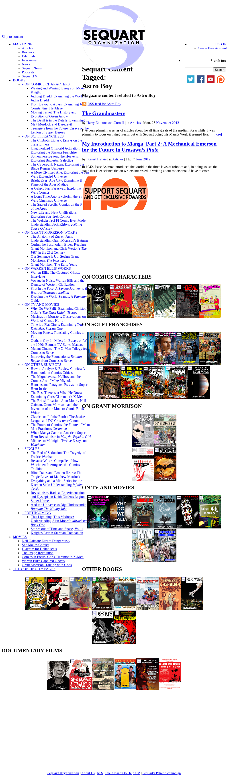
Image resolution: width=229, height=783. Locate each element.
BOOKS (19, 80)
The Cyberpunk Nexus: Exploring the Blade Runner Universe (57, 166)
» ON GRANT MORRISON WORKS (50, 232)
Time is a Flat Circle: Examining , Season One (57, 326)
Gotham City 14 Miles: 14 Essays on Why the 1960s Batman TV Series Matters (60, 342)
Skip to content (12, 36)
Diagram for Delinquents (39, 549)
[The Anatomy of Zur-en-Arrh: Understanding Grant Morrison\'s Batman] (165, 480)
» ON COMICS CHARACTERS (46, 84)
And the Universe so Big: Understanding (59, 507)
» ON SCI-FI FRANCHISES (43, 136)
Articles (27, 48)
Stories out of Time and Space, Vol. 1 (57, 529)
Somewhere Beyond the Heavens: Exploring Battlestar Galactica (55, 158)
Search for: (218, 61)
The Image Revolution (37, 553)
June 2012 (143, 159)
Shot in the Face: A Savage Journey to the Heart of (60, 290)
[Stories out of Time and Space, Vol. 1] (98, 527)
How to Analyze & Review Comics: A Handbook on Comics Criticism (58, 370)
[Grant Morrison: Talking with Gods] (170, 688)
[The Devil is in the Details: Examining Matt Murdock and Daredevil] (187, 316)
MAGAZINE (22, 44)
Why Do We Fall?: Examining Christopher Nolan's (61, 310)
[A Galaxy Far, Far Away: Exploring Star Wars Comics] (210, 364)
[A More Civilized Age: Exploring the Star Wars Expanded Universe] (109, 398)
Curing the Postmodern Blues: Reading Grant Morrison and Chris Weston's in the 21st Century (59, 248)
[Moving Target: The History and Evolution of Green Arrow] (165, 316)
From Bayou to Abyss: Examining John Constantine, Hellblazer (58, 106)
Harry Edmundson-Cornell (105, 123)
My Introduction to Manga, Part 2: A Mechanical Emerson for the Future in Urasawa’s (149, 147)
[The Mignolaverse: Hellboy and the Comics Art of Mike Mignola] (58, 609)
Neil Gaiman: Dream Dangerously (46, 541)
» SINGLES (30, 449)
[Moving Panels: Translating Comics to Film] (187, 527)
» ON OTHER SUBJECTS (41, 364)
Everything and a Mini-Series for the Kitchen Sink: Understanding (56, 485)
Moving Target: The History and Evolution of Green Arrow (53, 114)
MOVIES (20, 537)
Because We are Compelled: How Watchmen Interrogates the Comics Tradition (55, 465)
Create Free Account (212, 48)
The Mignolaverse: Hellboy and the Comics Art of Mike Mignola (56, 378)
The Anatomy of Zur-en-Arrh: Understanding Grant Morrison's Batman (59, 238)
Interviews (29, 60)
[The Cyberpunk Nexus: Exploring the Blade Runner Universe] (165, 364)
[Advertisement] (115, 243)
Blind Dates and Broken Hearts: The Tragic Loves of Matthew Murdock (56, 475)
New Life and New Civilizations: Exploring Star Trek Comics (54, 214)
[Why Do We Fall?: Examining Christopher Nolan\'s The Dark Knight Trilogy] (121, 527)
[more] (217, 134)
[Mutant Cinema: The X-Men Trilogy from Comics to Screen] (143, 561)
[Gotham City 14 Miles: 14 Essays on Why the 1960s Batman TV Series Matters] (210, 527)
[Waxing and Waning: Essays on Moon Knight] (98, 316)
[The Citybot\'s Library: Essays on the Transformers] (98, 364)
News (26, 64)
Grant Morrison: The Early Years (54, 264)
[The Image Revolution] (125, 688)
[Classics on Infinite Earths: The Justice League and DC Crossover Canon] (147, 609)
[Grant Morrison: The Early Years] (143, 446)
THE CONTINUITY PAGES (34, 569)
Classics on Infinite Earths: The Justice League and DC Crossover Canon (58, 419)
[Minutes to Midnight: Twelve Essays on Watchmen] (125, 643)
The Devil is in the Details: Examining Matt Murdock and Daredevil (58, 122)
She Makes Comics (35, 545)
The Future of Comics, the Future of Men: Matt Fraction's (60, 427)
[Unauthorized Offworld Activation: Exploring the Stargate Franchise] (121, 364)
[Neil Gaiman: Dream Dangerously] (58, 688)
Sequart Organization (63, 773)
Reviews (28, 52)
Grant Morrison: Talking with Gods (47, 565)
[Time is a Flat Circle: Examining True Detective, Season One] (165, 527)
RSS (100, 773)
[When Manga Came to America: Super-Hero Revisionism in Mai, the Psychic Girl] (192, 609)
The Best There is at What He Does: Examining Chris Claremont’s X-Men (57, 395)
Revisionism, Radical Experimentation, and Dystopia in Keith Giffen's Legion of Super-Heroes (59, 497)
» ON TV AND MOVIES (40, 304)
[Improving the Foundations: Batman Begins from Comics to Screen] (165, 561)
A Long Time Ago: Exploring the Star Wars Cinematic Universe (57, 198)
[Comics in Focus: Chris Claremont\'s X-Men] (147, 688)
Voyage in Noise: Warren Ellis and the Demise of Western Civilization (57, 282)
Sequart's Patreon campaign (162, 773)
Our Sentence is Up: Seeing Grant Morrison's (55, 258)
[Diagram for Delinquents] (103, 688)
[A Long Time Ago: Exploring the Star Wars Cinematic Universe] (187, 364)
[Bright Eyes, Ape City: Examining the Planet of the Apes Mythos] (176, 398)
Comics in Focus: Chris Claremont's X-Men (53, 557)
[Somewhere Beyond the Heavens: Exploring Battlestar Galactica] (143, 364)
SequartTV (29, 76)
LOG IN (221, 44)
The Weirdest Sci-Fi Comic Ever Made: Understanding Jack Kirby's (58, 224)
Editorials (28, 56)
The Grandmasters (103, 113)
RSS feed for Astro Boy (104, 104)
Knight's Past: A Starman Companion (57, 533)
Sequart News (32, 68)
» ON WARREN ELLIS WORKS (46, 268)
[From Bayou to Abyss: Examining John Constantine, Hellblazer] (143, 316)
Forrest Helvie (96, 159)
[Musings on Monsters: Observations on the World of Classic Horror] (143, 527)
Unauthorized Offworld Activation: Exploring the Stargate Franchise (55, 150)
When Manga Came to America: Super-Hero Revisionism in (61, 435)
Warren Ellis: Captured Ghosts (43, 561)
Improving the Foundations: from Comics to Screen (56, 358)
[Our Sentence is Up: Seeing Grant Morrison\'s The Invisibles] (165, 446)
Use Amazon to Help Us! (122, 773)
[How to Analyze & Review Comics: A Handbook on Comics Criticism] (36, 609)
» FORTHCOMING (36, 513)
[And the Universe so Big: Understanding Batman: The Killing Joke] (103, 643)
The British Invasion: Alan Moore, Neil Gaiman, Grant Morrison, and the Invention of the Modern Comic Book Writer (58, 407)
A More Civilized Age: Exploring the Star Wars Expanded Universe (60, 174)
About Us (88, 773)
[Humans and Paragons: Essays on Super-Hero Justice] (81, 609)
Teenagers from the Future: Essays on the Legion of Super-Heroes (60, 130)
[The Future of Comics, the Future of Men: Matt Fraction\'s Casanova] (170, 609)
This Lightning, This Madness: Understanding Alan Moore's (60, 521)
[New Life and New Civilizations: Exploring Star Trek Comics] (132, 398)
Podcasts (28, 72)
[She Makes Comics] (81, 688)
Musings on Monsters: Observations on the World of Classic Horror (61, 318)
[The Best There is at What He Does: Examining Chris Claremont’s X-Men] (103, 609)
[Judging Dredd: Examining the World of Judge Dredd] (121, 316)
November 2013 (167, 123)
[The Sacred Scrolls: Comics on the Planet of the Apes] (154, 398)
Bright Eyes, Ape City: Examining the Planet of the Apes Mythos (57, 182)
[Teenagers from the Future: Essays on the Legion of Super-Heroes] (210, 316)
